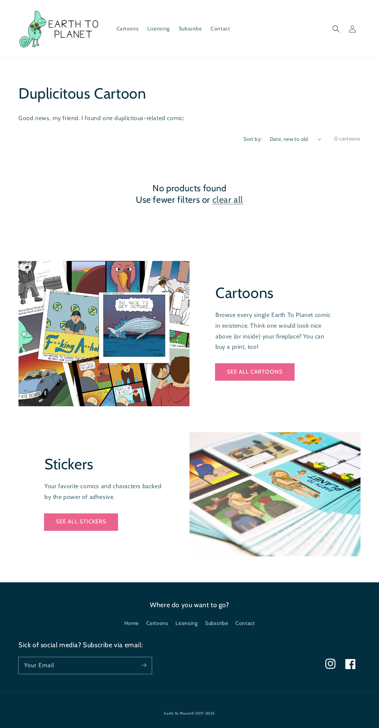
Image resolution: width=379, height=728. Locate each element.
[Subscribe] (143, 665)
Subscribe (216, 623)
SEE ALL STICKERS (81, 521)
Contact (245, 623)
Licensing (186, 623)
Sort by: (253, 139)
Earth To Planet (177, 713)
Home (131, 623)
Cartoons (157, 623)
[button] (336, 29)
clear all (227, 199)
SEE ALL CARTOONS (255, 371)
